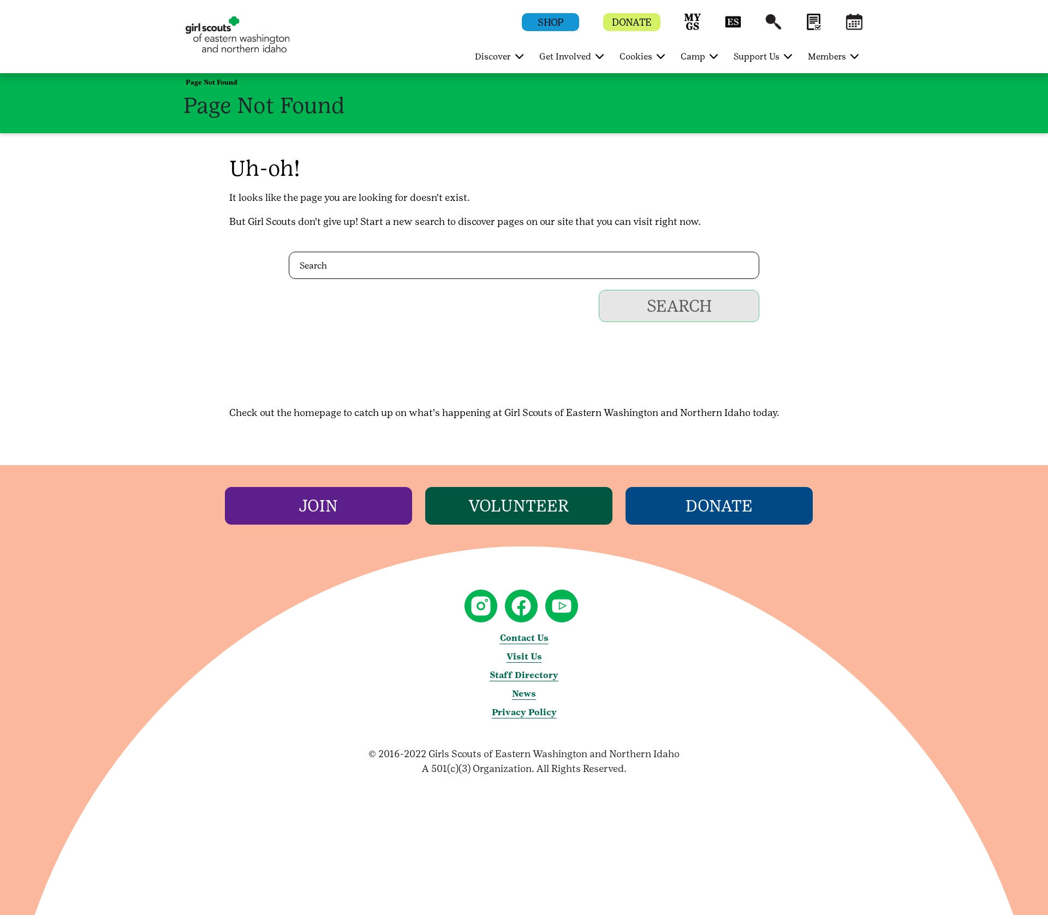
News (524, 693)
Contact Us (524, 638)
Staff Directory (524, 675)
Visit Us (524, 656)
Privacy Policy (524, 712)
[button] (692, 27)
